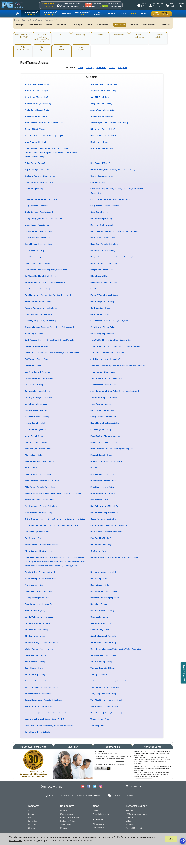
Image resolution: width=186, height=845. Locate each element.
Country (100, 34)
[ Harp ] (36, 630)
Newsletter (137, 786)
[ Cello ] (34, 455)
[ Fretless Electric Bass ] (41, 578)
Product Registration (135, 828)
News (95, 810)
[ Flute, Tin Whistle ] (40, 321)
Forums (63, 810)
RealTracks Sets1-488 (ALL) (22, 35)
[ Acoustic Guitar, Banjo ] (107, 532)
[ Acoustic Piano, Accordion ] (107, 353)
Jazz (61, 34)
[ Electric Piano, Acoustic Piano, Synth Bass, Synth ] (52, 353)
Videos (129, 821)
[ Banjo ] (36, 610)
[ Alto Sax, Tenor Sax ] (106, 436)
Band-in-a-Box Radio (69, 817)
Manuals (129, 817)
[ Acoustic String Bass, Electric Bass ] (112, 169)
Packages (20, 25)
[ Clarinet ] (37, 346)
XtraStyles (42, 48)
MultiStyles (81, 48)
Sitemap (31, 828)
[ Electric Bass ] (104, 84)
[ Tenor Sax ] (37, 289)
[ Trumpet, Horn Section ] (42, 544)
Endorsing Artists (67, 821)
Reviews (64, 828)
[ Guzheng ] (101, 218)
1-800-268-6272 (98, 4)
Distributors (32, 821)
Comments (165, 25)
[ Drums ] (37, 84)
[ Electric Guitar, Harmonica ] (109, 525)
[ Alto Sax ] (100, 544)
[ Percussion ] (36, 97)
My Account (98, 824)
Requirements (149, 25)
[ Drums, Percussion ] (41, 169)
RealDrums (119, 34)
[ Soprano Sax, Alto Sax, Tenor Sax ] (48, 295)
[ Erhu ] (98, 725)
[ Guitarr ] (101, 404)
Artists (58, 20)
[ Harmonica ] (105, 359)
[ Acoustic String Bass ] (105, 244)
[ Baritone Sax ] (38, 314)
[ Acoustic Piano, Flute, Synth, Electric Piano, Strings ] (53, 493)
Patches (129, 810)
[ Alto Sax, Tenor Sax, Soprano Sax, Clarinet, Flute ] (52, 525)
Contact (30, 814)
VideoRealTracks (139, 35)
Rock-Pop (80, 34)
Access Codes (120, 761)
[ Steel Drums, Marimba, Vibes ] (110, 681)
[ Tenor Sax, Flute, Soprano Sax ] (111, 340)
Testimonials (65, 824)
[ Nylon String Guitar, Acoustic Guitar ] (114, 391)
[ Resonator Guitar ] (40, 572)
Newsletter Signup (101, 814)
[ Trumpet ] (37, 91)
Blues (112, 67)
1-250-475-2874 (112, 4)
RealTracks (49, 20)
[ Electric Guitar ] (38, 110)
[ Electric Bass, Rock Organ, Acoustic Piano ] (118, 257)
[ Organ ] (102, 176)
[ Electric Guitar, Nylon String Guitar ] (113, 449)
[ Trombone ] (102, 250)
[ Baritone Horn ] (39, 551)
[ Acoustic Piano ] (38, 225)
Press (30, 817)
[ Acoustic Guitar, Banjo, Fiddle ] (110, 321)
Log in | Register (157, 3)
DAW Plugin (76, 25)
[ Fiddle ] (101, 103)
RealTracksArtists (158, 35)
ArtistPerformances (23, 48)
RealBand (61, 25)
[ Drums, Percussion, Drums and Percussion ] (49, 725)
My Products (98, 827)
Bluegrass (122, 67)
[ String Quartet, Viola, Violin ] (109, 123)
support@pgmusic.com (118, 764)
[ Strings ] (36, 655)
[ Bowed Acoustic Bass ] (107, 206)
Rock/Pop (101, 67)
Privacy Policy (16, 840)
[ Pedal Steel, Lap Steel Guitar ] (45, 282)
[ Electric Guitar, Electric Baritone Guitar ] (114, 231)
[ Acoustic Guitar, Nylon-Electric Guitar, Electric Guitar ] (55, 519)
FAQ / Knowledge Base (136, 814)
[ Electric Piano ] (37, 359)
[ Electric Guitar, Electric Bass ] (44, 218)
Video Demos (103, 25)
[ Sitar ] (36, 116)
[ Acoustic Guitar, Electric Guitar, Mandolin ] (50, 340)
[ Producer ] (102, 474)
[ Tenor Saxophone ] (106, 687)
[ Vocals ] (101, 116)
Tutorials (129, 824)
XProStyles (61, 48)
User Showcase (67, 814)
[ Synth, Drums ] (41, 276)
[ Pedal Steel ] (103, 263)
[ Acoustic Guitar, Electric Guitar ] (45, 123)
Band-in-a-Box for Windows (32, 20)
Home (16, 20)
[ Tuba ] (35, 142)
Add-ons (134, 25)
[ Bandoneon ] (39, 378)
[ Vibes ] (35, 662)
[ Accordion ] (41, 199)
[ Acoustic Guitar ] (105, 295)
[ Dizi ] (98, 182)
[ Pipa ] (98, 551)
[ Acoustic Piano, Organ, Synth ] (45, 135)
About (89, 25)
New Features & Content (40, 25)
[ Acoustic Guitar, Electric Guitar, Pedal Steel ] (116, 649)
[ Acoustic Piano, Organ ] (42, 480)
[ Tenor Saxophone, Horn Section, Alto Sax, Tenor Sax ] (118, 365)
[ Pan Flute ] (103, 91)
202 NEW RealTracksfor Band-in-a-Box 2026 (42, 38)
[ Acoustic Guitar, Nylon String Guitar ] (49, 327)
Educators (31, 824)
